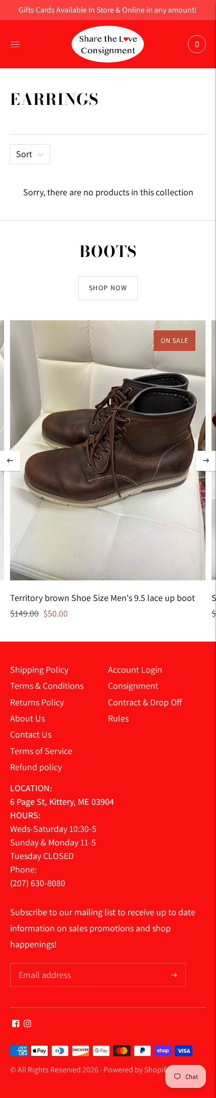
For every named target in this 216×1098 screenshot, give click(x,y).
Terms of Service (41, 751)
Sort (24, 154)
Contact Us (30, 734)
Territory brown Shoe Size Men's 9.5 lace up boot (102, 597)
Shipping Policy (39, 669)
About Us (27, 718)
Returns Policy (37, 702)
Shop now (108, 287)
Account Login (135, 669)
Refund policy (36, 767)
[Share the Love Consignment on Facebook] (16, 1024)
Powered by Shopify (136, 1069)
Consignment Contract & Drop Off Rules (145, 702)
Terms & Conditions (46, 685)
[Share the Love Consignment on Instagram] (27, 1024)
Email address (43, 964)
